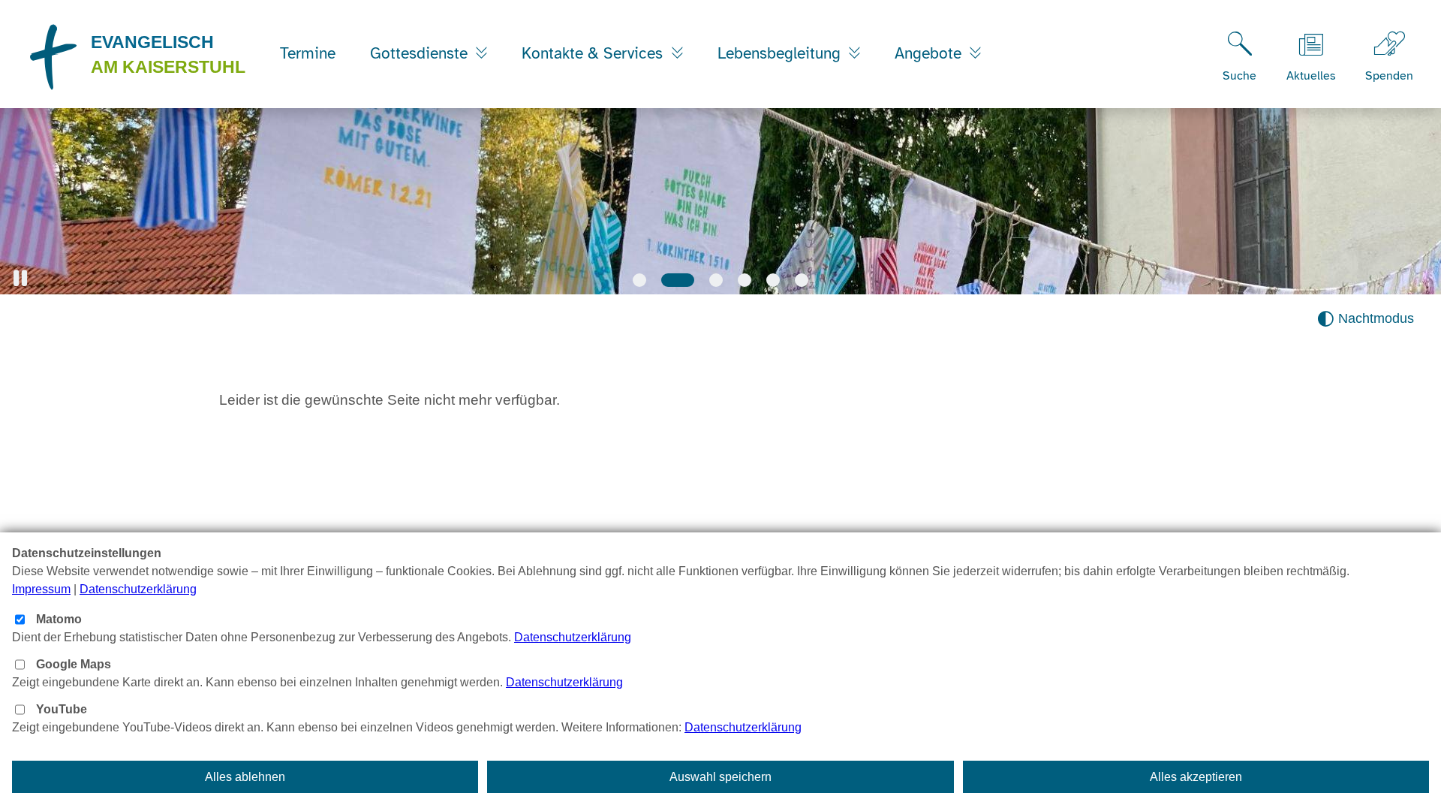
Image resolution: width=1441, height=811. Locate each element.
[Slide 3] (716, 280)
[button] (20, 278)
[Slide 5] (773, 280)
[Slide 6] (801, 280)
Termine (307, 53)
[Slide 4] (744, 280)
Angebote (930, 53)
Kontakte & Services (594, 53)
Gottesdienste (421, 53)
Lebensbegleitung (781, 53)
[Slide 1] (639, 280)
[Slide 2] (678, 280)
